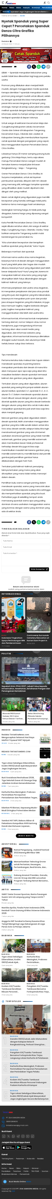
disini (28, 1181)
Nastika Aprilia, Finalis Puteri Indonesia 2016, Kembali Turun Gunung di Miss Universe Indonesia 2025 (26, 910)
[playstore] (24, 1149)
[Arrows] (3, 614)
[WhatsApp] (39, 67)
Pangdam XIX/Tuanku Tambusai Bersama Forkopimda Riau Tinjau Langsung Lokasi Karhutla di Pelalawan (38, 992)
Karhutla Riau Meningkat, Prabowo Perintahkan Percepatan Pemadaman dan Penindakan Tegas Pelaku (19, 796)
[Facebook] (29, 67)
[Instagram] (23, 1136)
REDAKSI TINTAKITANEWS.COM (16, 751)
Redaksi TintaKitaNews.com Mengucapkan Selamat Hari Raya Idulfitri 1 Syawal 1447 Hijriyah (18, 737)
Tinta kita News (10, 16)
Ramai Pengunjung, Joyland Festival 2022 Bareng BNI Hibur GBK (31, 851)
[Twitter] (34, 67)
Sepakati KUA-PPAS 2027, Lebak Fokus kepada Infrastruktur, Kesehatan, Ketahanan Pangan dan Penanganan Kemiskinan (26, 688)
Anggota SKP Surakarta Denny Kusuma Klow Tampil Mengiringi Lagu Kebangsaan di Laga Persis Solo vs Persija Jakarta (23, 924)
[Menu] (3, 3)
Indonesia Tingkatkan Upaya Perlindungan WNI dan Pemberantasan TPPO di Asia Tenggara (13, 642)
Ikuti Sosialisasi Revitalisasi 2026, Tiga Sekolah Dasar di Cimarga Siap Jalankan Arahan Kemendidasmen (19, 780)
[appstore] (8, 1149)
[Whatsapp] (13, 1136)
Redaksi (5, 41)
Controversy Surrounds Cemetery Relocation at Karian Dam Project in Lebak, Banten (38, 639)
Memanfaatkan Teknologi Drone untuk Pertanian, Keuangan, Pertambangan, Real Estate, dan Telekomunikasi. (30, 865)
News (22, 16)
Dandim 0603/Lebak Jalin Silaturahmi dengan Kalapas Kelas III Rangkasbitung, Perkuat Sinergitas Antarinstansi (28, 1043)
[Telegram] (43, 67)
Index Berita (26, 836)
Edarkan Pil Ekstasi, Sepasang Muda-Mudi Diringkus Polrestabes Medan (20, 809)
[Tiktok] (32, 1136)
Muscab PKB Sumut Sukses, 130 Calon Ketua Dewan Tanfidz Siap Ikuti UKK (13, 717)
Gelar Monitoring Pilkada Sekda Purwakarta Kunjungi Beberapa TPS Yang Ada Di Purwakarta (38, 718)
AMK (13, 1191)
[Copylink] (48, 67)
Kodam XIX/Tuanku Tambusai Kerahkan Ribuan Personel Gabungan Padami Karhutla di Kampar (11, 992)
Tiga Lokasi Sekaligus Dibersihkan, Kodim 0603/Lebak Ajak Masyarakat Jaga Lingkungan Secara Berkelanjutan (19, 767)
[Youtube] (28, 1136)
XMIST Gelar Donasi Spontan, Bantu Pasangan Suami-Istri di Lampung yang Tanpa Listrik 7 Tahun (24, 897)
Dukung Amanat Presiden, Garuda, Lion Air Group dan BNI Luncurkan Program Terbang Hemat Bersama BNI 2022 (31, 879)
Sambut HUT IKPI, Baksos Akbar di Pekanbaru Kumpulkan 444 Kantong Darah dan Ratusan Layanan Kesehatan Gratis (19, 824)
